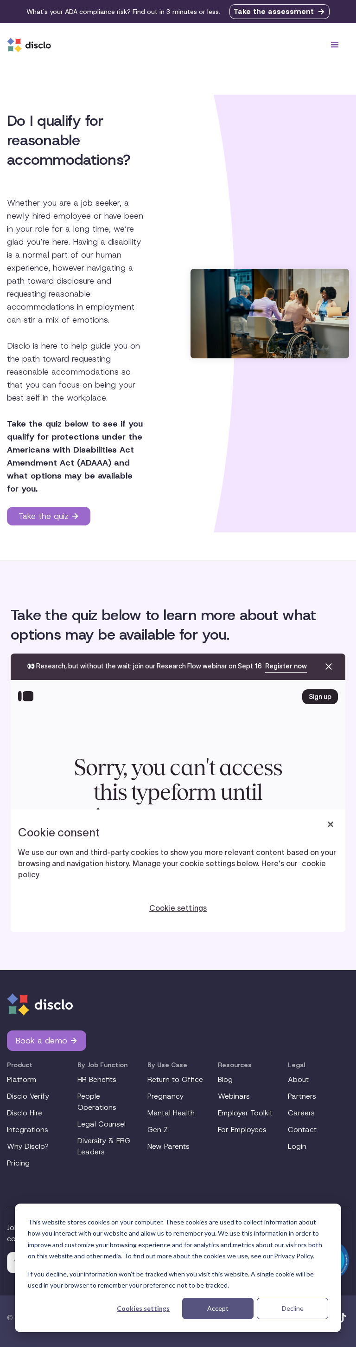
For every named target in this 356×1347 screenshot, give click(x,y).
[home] (29, 45)
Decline (293, 1308)
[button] (334, 45)
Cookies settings (143, 1308)
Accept (218, 1308)
